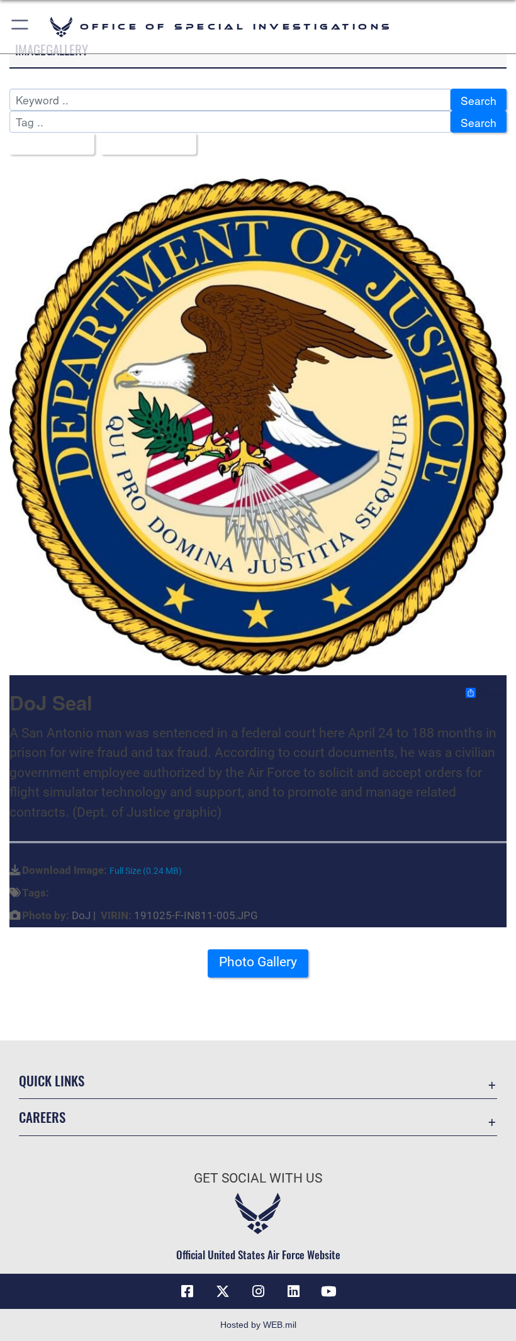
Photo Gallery (258, 961)
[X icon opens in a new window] (222, 1291)
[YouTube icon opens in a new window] (328, 1291)
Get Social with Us (258, 1178)
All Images (48, 144)
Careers (42, 1117)
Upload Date (144, 144)
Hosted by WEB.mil (258, 1325)
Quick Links (51, 1080)
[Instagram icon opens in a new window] (258, 1291)
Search (478, 100)
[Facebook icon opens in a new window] (187, 1291)
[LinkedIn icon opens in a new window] (293, 1291)
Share (491, 693)
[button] (20, 26)
